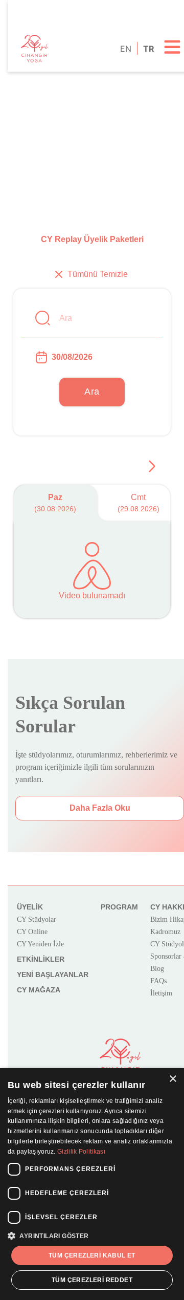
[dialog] (92, 1184)
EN (125, 49)
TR (148, 49)
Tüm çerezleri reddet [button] (92, 1280)
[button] (92, 1235)
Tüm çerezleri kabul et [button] (92, 1255)
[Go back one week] (152, 466)
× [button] (172, 1079)
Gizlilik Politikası (81, 1151)
